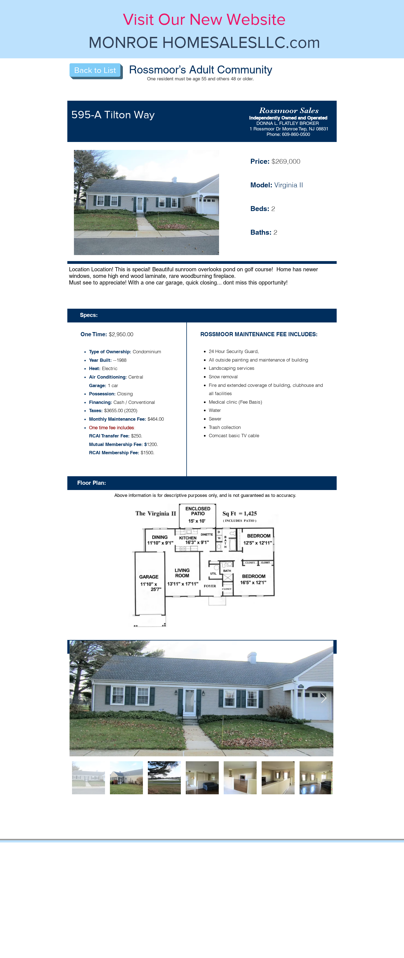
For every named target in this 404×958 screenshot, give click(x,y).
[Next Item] (324, 698)
